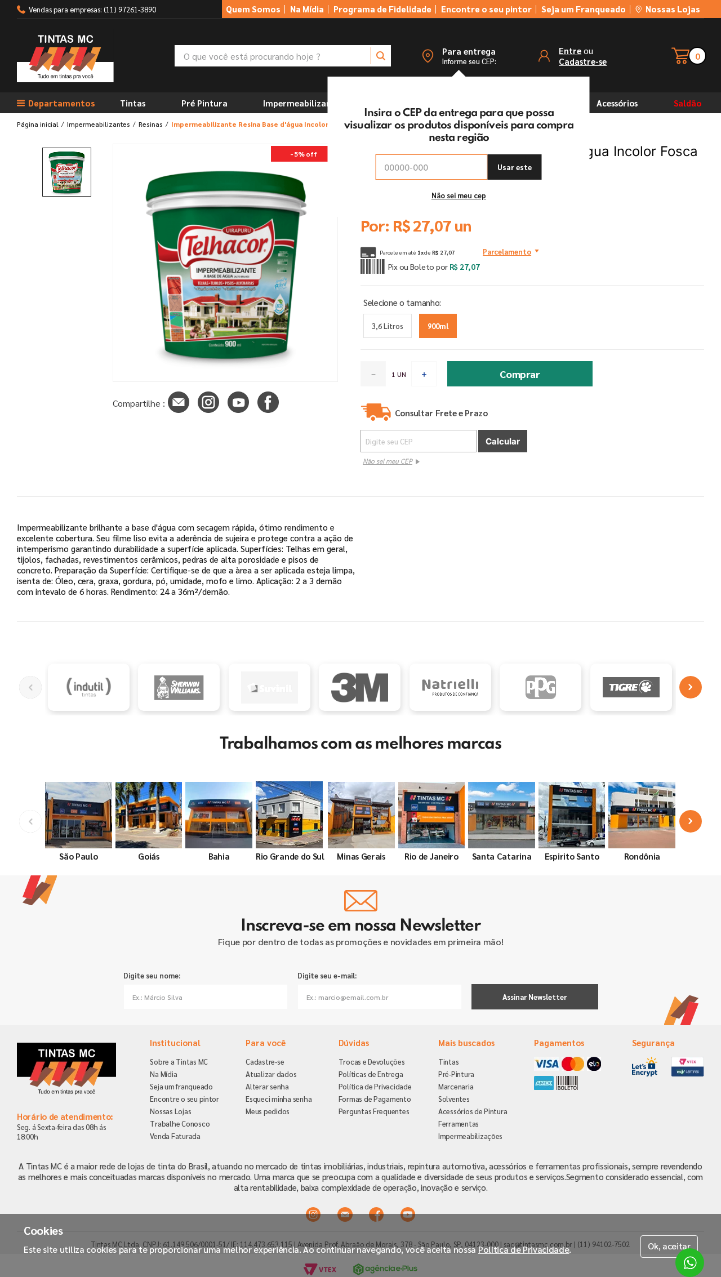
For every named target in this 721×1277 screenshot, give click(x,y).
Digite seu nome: (151, 975)
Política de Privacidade (523, 1249)
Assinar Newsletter (534, 997)
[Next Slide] (690, 687)
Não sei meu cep (458, 195)
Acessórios (617, 102)
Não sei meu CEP (387, 460)
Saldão (687, 102)
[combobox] (283, 55)
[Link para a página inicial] (38, 123)
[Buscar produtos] (380, 55)
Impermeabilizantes (303, 102)
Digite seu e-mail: (327, 975)
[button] (458, 56)
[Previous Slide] (30, 687)
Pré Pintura (204, 102)
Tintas (132, 102)
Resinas (151, 123)
